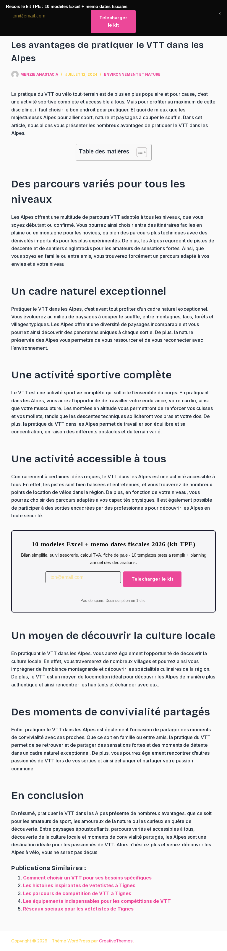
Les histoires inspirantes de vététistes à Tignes (79, 885)
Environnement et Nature (132, 74)
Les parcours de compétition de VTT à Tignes (77, 893)
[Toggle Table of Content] (138, 152)
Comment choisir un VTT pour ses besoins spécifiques (87, 878)
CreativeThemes (116, 941)
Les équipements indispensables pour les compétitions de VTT (97, 901)
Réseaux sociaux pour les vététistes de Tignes (78, 909)
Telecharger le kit (152, 579)
